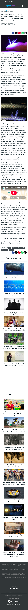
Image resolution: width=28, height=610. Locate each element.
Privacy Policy (8, 592)
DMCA (21, 592)
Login (6, 1)
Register (11, 1)
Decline (23, 247)
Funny (5, 10)
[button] (13, 33)
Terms (13, 592)
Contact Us (17, 592)
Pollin (19, 247)
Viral (8, 10)
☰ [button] (22, 6)
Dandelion (11, 249)
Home (2, 10)
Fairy (7, 249)
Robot (3, 249)
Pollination (14, 247)
